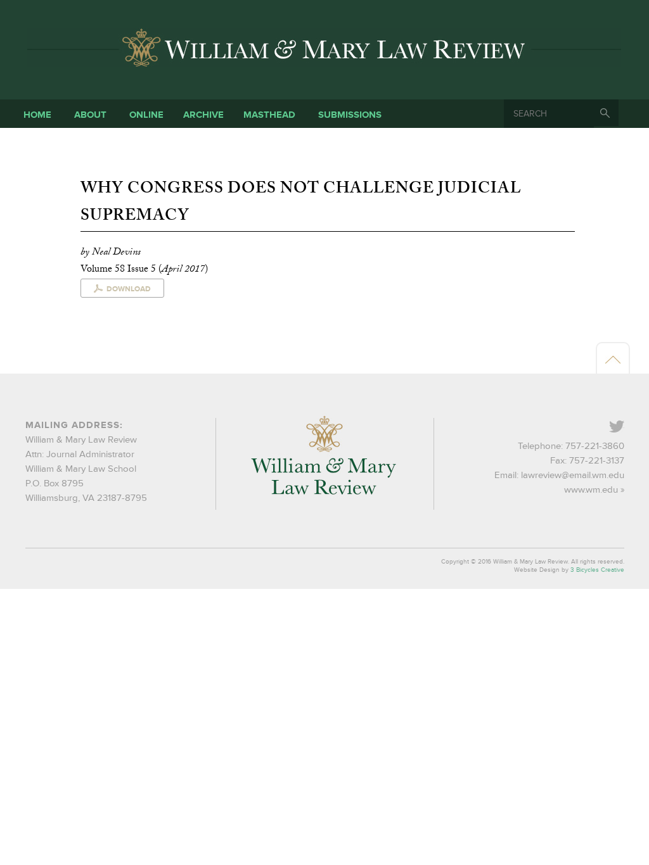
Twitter (623, 427)
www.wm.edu (591, 490)
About (90, 115)
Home (37, 115)
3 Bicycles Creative (597, 570)
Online (146, 115)
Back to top (613, 359)
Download (128, 289)
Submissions (350, 115)
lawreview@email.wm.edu (572, 475)
